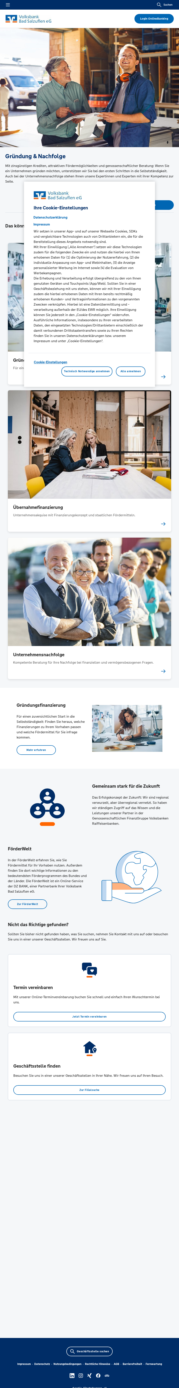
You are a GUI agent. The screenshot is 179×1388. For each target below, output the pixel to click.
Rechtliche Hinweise (97, 1364)
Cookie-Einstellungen (50, 362)
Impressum (24, 1364)
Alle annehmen (130, 371)
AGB (116, 1364)
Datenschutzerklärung (50, 217)
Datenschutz (42, 1364)
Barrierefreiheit (132, 1364)
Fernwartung (154, 1364)
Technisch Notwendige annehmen (87, 371)
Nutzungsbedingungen (67, 1364)
